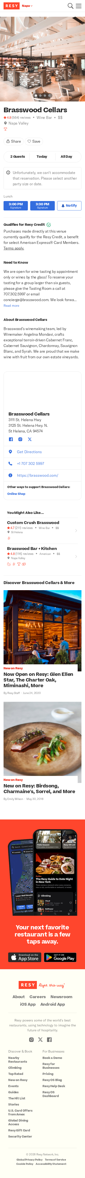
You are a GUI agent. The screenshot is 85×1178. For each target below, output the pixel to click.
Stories (13, 1104)
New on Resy (17, 1080)
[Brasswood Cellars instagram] (20, 439)
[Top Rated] (5, 129)
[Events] (24, 564)
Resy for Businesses (51, 1066)
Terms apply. (14, 248)
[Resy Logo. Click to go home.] (12, 5)
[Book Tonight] (9, 564)
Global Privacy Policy (29, 1160)
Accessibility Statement (51, 1164)
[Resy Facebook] (49, 1039)
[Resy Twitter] (40, 1039)
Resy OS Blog (52, 1080)
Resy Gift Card (19, 1130)
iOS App (27, 1004)
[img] (5, 123)
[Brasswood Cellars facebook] (10, 439)
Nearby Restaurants (17, 1060)
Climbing (14, 1068)
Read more (11, 305)
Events (13, 1086)
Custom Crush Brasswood (33, 523)
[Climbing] (9, 538)
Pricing (47, 1074)
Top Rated (15, 1074)
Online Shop (16, 494)
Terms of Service (55, 1160)
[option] (42, 59)
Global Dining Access (18, 1122)
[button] (70, 5)
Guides (13, 1092)
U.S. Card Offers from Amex (20, 1113)
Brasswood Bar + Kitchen (32, 549)
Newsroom (61, 997)
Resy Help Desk (53, 1086)
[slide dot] (36, 95)
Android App (52, 1004)
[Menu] (77, 5)
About (19, 997)
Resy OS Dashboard (50, 1094)
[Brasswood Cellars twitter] (29, 439)
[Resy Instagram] (31, 1039)
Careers (38, 997)
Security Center (20, 1136)
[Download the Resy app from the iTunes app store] (25, 957)
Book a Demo (52, 1058)
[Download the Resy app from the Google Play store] (60, 957)
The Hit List (16, 1098)
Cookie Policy (24, 1164)
